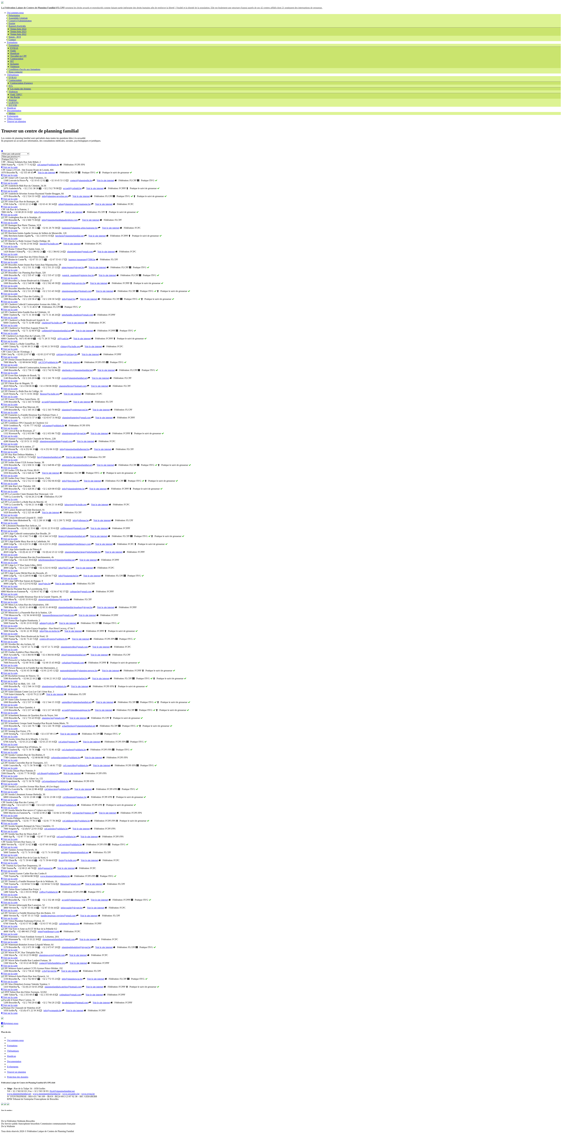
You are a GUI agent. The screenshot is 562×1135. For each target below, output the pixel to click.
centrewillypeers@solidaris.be (53, 639)
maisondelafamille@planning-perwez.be (78, 670)
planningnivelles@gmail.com (74, 647)
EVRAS (14, 48)
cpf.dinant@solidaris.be (48, 773)
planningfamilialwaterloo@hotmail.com (63, 987)
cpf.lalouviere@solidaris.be (57, 789)
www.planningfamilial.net (19, 1094)
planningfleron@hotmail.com (72, 386)
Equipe (12, 23)
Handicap (14, 53)
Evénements (12, 116)
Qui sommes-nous (15, 12)
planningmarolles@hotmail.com (76, 291)
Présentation (14, 15)
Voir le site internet (46, 172)
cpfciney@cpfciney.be (66, 354)
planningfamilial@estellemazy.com (74, 544)
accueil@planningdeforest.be (55, 402)
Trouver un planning (16, 121)
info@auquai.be (45, 868)
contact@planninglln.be (81, 180)
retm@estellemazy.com (48, 931)
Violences (14, 66)
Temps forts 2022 (18, 34)
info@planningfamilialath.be (47, 212)
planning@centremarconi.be (75, 409)
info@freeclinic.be (70, 481)
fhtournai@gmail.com (70, 884)
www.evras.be (88, 1094)
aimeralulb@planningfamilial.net (77, 465)
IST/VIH (13, 105)
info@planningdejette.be (73, 488)
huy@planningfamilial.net (49, 457)
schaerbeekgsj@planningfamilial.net (78, 726)
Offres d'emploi (14, 119)
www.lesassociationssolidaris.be (55, 876)
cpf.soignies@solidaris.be (56, 828)
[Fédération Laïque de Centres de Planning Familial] (2, 2)
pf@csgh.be (63, 338)
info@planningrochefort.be (74, 678)
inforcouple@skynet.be (71, 907)
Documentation (14, 110)
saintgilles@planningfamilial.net (76, 702)
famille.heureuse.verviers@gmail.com (58, 915)
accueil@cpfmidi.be (72, 188)
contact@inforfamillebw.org (52, 963)
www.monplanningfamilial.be (46, 1094)
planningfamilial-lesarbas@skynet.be (75, 607)
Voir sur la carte (10, 167)
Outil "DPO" (16, 94)
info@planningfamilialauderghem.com (59, 220)
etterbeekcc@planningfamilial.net (77, 370)
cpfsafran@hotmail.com (73, 662)
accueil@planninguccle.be (74, 900)
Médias (12, 113)
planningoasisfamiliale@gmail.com (56, 441)
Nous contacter (16, 72)
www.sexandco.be (70, 1094)
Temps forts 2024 (18, 29)
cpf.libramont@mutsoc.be (74, 797)
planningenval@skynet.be (74, 433)
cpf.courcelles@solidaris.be (75, 765)
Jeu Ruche (15, 97)
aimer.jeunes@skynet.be (73, 267)
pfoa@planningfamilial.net (73, 655)
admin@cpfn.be (47, 623)
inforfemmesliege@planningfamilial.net (56, 560)
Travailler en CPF (18, 56)
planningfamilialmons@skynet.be (53, 599)
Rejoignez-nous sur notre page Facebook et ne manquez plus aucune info (37, 1018)
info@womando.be (52, 1010)
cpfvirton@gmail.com (69, 923)
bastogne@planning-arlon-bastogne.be (79, 228)
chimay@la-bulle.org (70, 346)
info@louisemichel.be (68, 575)
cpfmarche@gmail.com (80, 591)
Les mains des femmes (20, 89)
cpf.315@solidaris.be (48, 362)
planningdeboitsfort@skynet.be (76, 947)
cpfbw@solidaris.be (48, 892)
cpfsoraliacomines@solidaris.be (65, 757)
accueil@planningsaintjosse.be (76, 710)
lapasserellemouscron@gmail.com (58, 615)
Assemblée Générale (18, 18)
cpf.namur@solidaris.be (48, 164)
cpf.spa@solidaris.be (66, 836)
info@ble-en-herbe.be (50, 631)
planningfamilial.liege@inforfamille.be (82, 552)
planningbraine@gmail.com (80, 251)
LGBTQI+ (14, 102)
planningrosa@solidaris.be (54, 686)
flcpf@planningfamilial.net (62, 1091)
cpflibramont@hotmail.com (73, 528)
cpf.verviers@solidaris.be (70, 844)
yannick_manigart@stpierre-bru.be (78, 275)
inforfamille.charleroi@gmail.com (77, 315)
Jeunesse (13, 100)
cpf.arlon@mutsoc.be (68, 741)
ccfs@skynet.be (49, 971)
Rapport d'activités (17, 26)
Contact (12, 39)
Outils (13, 50)
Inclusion (14, 64)
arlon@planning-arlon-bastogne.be (74, 204)
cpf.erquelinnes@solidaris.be (55, 781)
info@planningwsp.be (72, 979)
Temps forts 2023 (18, 31)
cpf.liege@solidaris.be (66, 805)
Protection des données (17, 1077)
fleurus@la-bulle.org (49, 394)
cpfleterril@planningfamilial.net (56, 330)
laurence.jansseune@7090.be (81, 259)
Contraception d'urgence (21, 83)
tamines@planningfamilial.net (74, 852)
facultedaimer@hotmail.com (75, 1002)
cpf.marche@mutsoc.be (83, 813)
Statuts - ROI (15, 37)
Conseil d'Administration (20, 20)
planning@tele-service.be (73, 283)
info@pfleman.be (81, 520)
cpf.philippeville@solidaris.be (76, 821)
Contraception (16, 58)
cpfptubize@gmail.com (70, 994)
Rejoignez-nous (10, 1023)
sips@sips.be (44, 583)
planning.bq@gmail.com (53, 718)
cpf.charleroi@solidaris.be (74, 749)
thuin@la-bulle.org (67, 860)
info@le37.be (64, 568)
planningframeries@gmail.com (76, 417)
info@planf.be (68, 299)
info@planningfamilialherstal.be (74, 449)
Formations (12, 42)
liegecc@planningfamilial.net (71, 536)
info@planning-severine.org (55, 196)
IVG (11, 86)
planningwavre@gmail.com (52, 955)
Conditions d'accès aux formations (24, 69)
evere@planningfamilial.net (74, 378)
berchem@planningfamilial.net (69, 236)
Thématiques (13, 74)
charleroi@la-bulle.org (52, 322)
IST (12, 61)
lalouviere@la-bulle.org (75, 504)
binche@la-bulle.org (49, 243)
